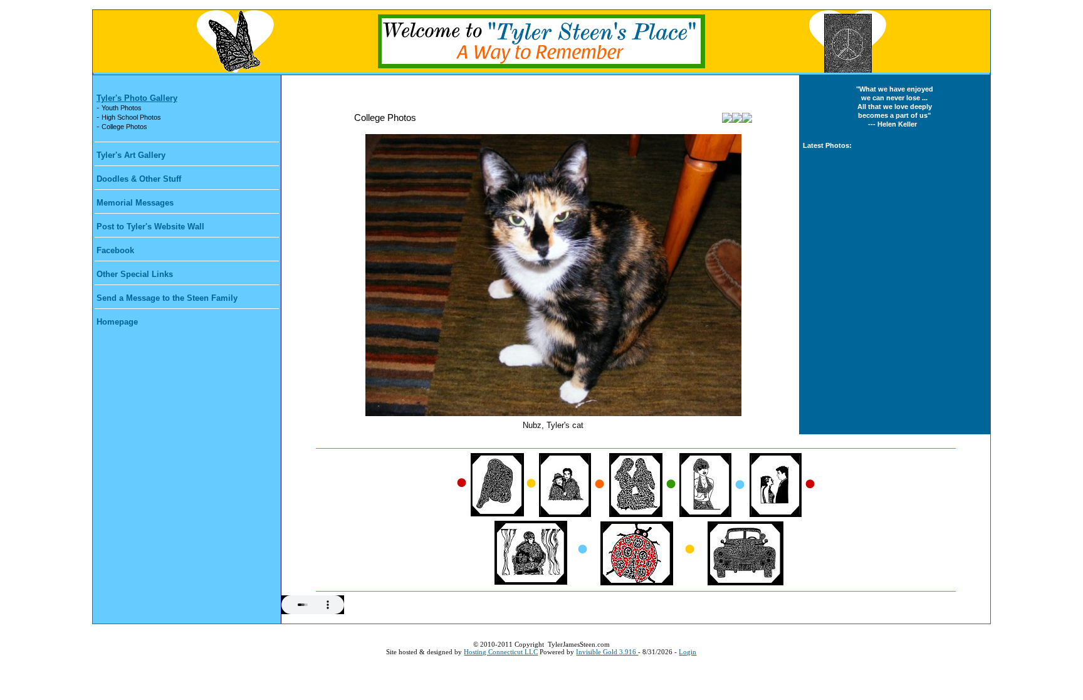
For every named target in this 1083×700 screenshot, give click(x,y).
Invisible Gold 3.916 (607, 652)
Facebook (115, 250)
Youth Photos (122, 108)
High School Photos (131, 117)
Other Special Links (135, 274)
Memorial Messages (135, 202)
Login (687, 652)
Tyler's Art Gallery (131, 155)
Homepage (117, 321)
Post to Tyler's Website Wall (150, 226)
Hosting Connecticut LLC (501, 652)
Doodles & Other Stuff (139, 179)
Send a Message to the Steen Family (167, 298)
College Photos (124, 126)
